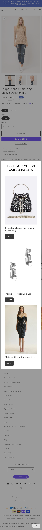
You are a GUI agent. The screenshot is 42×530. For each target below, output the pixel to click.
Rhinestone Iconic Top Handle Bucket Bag (19, 229)
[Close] (38, 163)
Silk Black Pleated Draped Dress (20, 357)
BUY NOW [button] (9, 236)
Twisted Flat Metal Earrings (18, 294)
